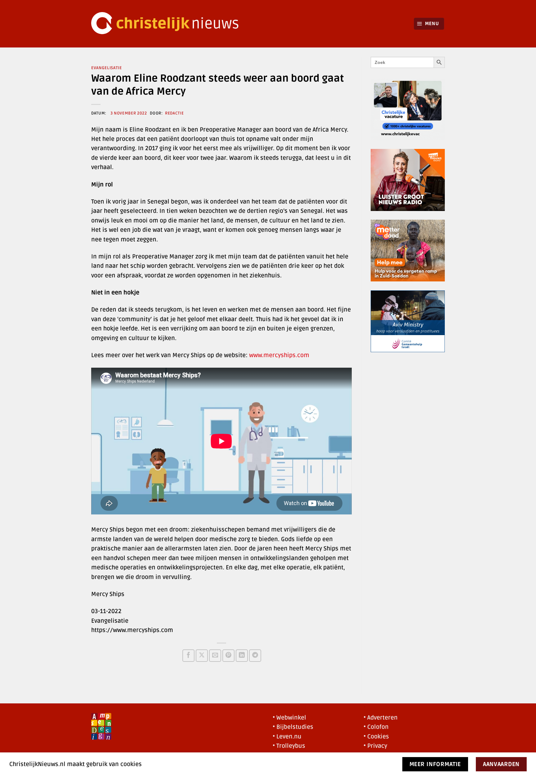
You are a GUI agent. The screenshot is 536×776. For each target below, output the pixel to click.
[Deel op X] (202, 655)
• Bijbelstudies (293, 727)
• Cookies (376, 736)
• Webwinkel (289, 717)
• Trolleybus (289, 746)
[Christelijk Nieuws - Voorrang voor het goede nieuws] (168, 23)
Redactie (174, 113)
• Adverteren (381, 717)
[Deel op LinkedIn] (242, 655)
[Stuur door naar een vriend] (215, 655)
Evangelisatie (106, 67)
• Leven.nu (287, 736)
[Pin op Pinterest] (228, 655)
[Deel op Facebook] (188, 655)
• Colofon (376, 727)
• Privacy (375, 746)
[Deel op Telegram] (255, 655)
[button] (429, 24)
